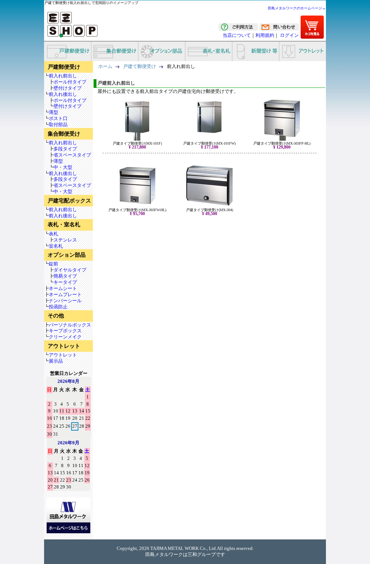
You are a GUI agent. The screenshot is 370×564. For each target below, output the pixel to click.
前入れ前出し (63, 75)
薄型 (53, 112)
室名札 (56, 246)
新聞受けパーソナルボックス (255, 51)
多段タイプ (65, 148)
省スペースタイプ (72, 155)
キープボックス (65, 330)
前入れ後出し (63, 94)
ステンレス (65, 240)
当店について (237, 35)
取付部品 (58, 124)
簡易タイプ (65, 276)
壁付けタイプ (67, 88)
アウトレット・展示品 (302, 51)
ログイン (289, 35)
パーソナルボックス (70, 325)
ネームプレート (65, 294)
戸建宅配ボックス (69, 201)
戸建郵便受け (67, 51)
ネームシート (63, 288)
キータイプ (65, 282)
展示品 (56, 361)
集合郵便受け (114, 51)
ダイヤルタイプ (69, 270)
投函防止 (58, 306)
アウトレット (64, 346)
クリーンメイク (65, 336)
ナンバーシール (65, 300)
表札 (53, 233)
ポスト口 (58, 118)
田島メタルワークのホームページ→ (297, 8)
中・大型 (62, 167)
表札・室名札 (208, 51)
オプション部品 (161, 51)
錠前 (53, 263)
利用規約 (264, 35)
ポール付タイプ (69, 82)
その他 (56, 316)
